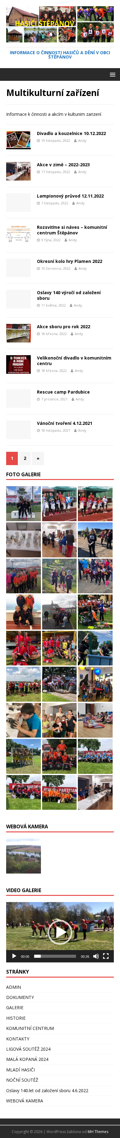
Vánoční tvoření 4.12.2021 (64, 423)
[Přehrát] (14, 956)
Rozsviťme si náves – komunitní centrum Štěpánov (72, 230)
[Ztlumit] (96, 956)
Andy (82, 140)
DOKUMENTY (20, 997)
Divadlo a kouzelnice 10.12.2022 (71, 133)
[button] (60, 932)
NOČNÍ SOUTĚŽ (22, 1080)
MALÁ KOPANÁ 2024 (27, 1059)
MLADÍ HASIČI (20, 1070)
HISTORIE (16, 1018)
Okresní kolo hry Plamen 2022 (69, 261)
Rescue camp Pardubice (63, 392)
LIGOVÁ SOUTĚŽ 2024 (28, 1049)
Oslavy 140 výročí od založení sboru (69, 295)
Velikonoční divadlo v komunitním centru (74, 360)
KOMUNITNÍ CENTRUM (30, 1028)
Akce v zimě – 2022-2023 (63, 165)
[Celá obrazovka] (106, 956)
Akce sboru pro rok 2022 (63, 326)
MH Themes (98, 1131)
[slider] (55, 956)
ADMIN (13, 987)
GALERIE (14, 1007)
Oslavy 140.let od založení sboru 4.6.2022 (47, 1090)
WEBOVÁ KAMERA (24, 1101)
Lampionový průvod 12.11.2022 (70, 196)
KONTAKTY (17, 1039)
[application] (60, 932)
